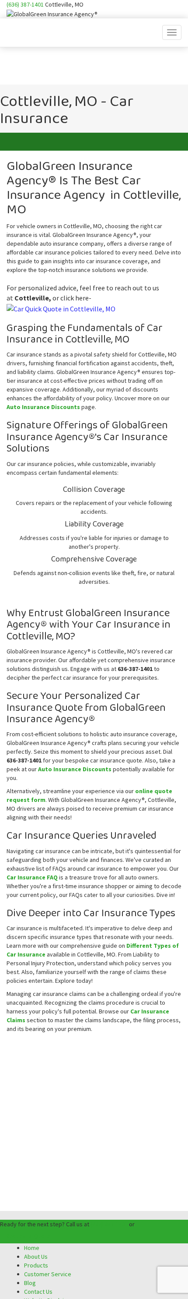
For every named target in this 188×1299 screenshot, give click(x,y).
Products (36, 1265)
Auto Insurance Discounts (43, 407)
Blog (30, 1283)
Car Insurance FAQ (32, 877)
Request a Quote (28, 1236)
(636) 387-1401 (25, 4)
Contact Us (38, 1291)
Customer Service (47, 1274)
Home (31, 1248)
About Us (36, 1256)
